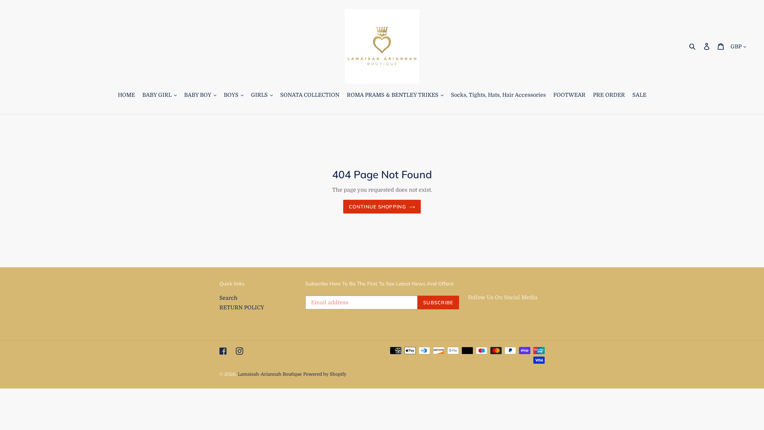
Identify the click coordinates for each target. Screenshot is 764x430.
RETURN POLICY (241, 308)
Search (228, 298)
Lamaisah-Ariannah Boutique (270, 374)
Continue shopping (377, 207)
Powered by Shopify (324, 374)
